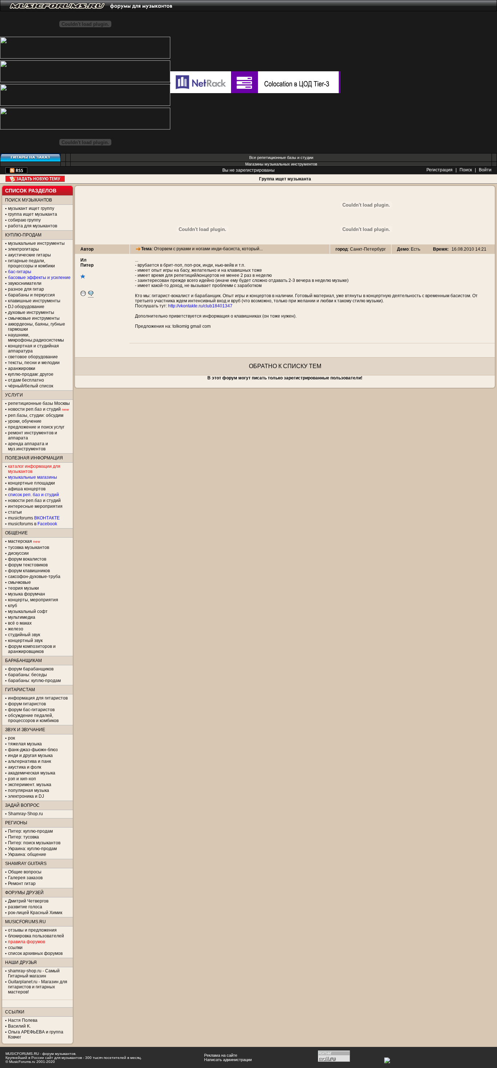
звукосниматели (24, 283)
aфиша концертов (26, 488)
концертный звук (25, 640)
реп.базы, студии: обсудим (35, 415)
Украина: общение (27, 854)
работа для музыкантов (32, 225)
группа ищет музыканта (32, 214)
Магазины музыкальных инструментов (281, 164)
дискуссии (18, 553)
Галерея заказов (25, 877)
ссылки (15, 947)
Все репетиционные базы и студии (281, 157)
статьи (15, 512)
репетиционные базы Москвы (39, 403)
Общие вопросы (24, 871)
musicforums (34, 518)
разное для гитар (26, 289)
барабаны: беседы (27, 674)
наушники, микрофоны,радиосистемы (36, 337)
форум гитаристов (27, 703)
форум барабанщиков (30, 669)
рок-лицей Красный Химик (35, 912)
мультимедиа (21, 617)
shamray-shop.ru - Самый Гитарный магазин (34, 973)
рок (11, 738)
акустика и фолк (24, 767)
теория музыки (23, 588)
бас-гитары (19, 271)
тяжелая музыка (25, 743)
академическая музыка (31, 773)
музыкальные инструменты (36, 243)
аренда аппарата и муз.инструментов (28, 446)
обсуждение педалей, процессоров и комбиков (33, 718)
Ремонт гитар (22, 883)
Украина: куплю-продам (32, 848)
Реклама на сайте (220, 1055)
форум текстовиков (28, 564)
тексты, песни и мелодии (34, 362)
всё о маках (20, 623)
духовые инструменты (31, 312)
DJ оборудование (26, 306)
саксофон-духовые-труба (34, 576)
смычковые (19, 582)
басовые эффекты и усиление (39, 277)
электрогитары (23, 249)
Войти (485, 169)
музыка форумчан (26, 594)
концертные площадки (31, 483)
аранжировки (21, 368)
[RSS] (16, 172)
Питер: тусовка (23, 837)
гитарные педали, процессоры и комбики (31, 263)
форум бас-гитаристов (31, 709)
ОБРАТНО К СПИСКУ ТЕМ (285, 366)
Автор (87, 249)
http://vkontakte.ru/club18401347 (200, 305)
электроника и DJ (26, 796)
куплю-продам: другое (30, 374)
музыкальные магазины (32, 477)
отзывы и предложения (32, 930)
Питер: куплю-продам (30, 831)
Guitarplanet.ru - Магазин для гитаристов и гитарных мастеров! (37, 987)
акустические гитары (29, 255)
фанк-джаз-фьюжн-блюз (33, 749)
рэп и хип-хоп (22, 778)
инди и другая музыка (30, 755)
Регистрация (439, 169)
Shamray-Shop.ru (25, 813)
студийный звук (24, 634)
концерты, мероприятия (33, 599)
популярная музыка (28, 790)
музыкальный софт (28, 611)
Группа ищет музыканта (285, 179)
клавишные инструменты (34, 300)
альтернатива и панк (29, 761)
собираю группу (24, 220)
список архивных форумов (35, 953)
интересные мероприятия (35, 506)
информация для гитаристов (38, 698)
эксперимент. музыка (29, 784)
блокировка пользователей (36, 936)
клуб (12, 605)
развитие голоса (25, 906)
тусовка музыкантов (28, 547)
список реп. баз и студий (33, 494)
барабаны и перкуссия (31, 295)
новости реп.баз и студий (34, 500)
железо (15, 628)
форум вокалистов (27, 559)
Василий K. (19, 1026)
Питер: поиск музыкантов (34, 842)
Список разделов (30, 191)
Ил (83, 260)
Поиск (466, 169)
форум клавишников (29, 570)
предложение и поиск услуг (36, 427)
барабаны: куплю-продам (34, 680)
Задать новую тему (35, 179)
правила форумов (26, 941)
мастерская (20, 541)
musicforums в (32, 523)
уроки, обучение (24, 421)
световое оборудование (33, 356)
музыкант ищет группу (31, 208)
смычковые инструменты (34, 318)
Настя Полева (22, 1020)
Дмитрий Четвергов (28, 901)
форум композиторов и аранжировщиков (32, 649)
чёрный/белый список (30, 385)
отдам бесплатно (26, 380)
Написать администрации (228, 1059)
